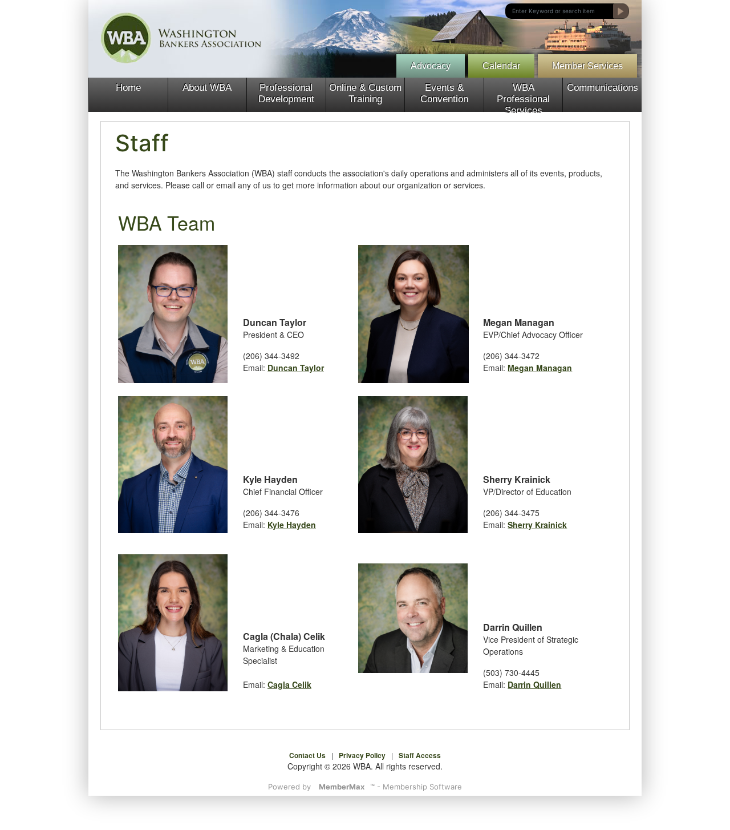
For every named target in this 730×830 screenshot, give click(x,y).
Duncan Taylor (295, 367)
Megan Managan (540, 367)
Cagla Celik (289, 684)
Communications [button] (602, 87)
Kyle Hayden (291, 524)
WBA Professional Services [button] (523, 97)
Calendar (501, 66)
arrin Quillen (537, 684)
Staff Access (420, 755)
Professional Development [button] (286, 93)
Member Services (587, 66)
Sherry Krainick (537, 524)
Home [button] (128, 87)
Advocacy (431, 66)
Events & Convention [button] (444, 93)
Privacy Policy (362, 755)
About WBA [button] (207, 87)
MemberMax (341, 786)
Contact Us (307, 755)
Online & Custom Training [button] (365, 93)
